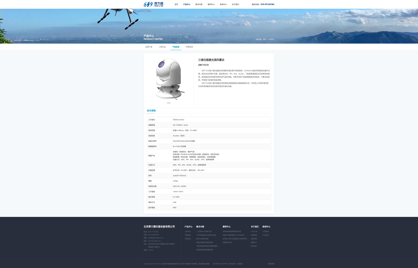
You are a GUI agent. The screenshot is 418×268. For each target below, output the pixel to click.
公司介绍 (254, 231)
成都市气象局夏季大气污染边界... (234, 235)
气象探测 (175, 47)
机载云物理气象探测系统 (204, 242)
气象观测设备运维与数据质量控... (207, 246)
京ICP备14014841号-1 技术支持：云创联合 (228, 264)
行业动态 (266, 235)
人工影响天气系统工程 (204, 231)
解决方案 (199, 4)
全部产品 (148, 47)
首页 (176, 4)
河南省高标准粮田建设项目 (232, 231)
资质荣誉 (254, 235)
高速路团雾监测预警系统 (204, 250)
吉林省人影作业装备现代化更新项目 (235, 239)
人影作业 (162, 47)
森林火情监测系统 (202, 239)
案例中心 (211, 4)
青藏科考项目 (227, 242)
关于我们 (235, 4)
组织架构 (254, 239)
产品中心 (186, 4)
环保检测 (189, 47)
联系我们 (254, 246)
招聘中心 (254, 242)
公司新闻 (266, 231)
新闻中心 (223, 4)
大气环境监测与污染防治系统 (206, 235)
